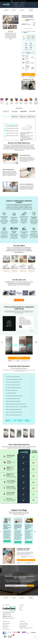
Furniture (22, 4)
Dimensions (8, 116)
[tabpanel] (31, 85)
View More (19, 300)
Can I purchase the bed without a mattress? (14, 395)
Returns (24, 116)
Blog (23, 6)
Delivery (16, 116)
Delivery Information (6, 623)
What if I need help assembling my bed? (13, 409)
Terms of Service (6, 626)
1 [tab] (26, 90)
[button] (17, 323)
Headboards (23, 2)
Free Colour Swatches (24, 623)
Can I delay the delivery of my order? (13, 384)
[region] (26, 322)
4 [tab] (30, 90)
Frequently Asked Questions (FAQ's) (26, 627)
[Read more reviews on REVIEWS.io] (9, 326)
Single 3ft (26, 43)
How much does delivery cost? (11, 390)
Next (19, 35)
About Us (21, 606)
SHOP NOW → (19, 358)
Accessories (15, 4)
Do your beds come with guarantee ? (13, 376)
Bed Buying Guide (23, 626)
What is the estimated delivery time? (13, 382)
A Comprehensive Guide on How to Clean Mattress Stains (18, 527)
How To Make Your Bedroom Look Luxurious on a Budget (29, 527)
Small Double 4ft (30, 43)
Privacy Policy (5, 627)
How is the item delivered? (11, 393)
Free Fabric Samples (18, 6)
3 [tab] (29, 90)
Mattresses (17, 2)
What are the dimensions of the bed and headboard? (16, 404)
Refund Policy (5, 624)
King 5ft (30, 47)
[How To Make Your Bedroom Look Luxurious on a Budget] (29, 520)
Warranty (32, 116)
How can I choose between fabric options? (14, 412)
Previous (20, 85)
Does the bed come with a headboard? (13, 401)
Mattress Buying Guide (24, 624)
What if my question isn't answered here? (14, 414)
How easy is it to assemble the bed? (13, 398)
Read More (7, 541)
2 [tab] (27, 90)
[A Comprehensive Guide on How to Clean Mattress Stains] (18, 520)
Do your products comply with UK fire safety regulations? (17, 406)
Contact (21, 610)
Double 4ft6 (26, 47)
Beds (12, 2)
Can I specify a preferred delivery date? (13, 387)
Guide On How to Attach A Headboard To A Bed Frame (7, 527)
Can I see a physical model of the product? (14, 379)
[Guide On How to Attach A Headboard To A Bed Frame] (7, 520)
